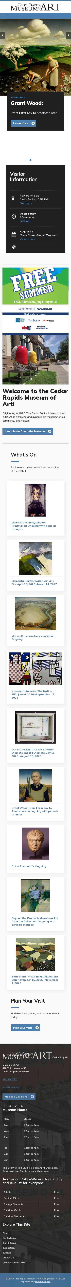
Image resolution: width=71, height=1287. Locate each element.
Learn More (20, 123)
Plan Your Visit (22, 1027)
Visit (5, 1233)
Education (9, 1247)
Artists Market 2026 (14, 1262)
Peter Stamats (16, 154)
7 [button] (43, 160)
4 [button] (35, 160)
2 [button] (30, 160)
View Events (27, 239)
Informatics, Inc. (43, 1281)
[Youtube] (21, 1106)
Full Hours (25, 221)
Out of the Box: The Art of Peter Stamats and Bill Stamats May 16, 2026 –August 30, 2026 (30, 137)
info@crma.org (10, 1087)
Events (7, 1252)
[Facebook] (3, 1106)
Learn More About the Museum (25, 431)
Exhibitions (9, 1242)
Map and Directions (16, 1096)
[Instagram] (9, 1106)
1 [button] (28, 160)
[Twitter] (16, 1106)
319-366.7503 (9, 1079)
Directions (26, 203)
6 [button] (40, 160)
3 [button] (33, 160)
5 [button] (38, 160)
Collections (9, 1237)
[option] (35, 77)
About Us (8, 1257)
